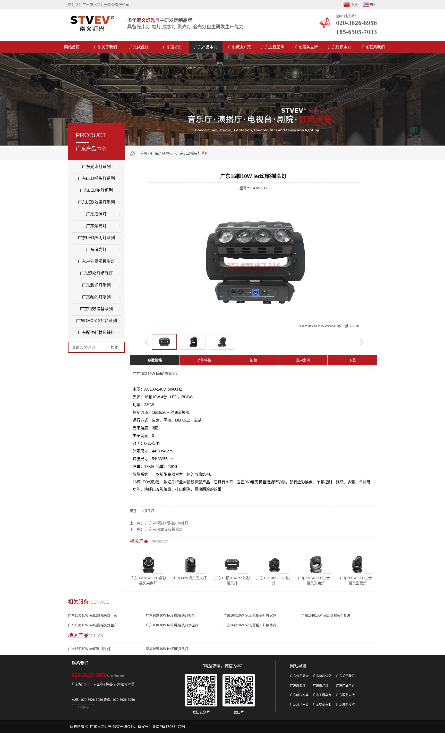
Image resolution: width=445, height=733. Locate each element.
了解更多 (83, 708)
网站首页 (72, 47)
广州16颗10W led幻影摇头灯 (89, 649)
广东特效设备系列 (96, 309)
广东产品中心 (205, 47)
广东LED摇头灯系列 (192, 153)
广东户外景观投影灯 (96, 261)
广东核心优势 (322, 676)
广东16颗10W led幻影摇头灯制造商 (250, 625)
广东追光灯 (96, 249)
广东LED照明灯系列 (96, 237)
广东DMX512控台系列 (96, 320)
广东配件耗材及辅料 (96, 332)
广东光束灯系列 (96, 166)
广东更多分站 (345, 704)
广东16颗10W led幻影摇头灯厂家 (92, 615)
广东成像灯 (139, 47)
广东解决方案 (239, 47)
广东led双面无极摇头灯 (164, 529)
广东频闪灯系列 (96, 297)
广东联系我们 (373, 47)
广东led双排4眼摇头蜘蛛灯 (166, 523)
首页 (143, 153)
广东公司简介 (299, 676)
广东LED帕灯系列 (96, 190)
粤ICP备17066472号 (168, 726)
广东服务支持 (306, 47)
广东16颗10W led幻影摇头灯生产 (92, 625)
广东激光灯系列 (96, 285)
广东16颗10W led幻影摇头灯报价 (170, 615)
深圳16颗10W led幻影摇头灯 (167, 649)
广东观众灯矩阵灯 (96, 273)
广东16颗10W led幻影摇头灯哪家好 (250, 615)
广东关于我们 (105, 47)
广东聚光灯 (172, 47)
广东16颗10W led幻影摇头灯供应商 (172, 625)
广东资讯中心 (339, 47)
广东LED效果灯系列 (96, 202)
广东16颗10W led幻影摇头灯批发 (325, 615)
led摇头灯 (147, 511)
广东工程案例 (272, 47)
